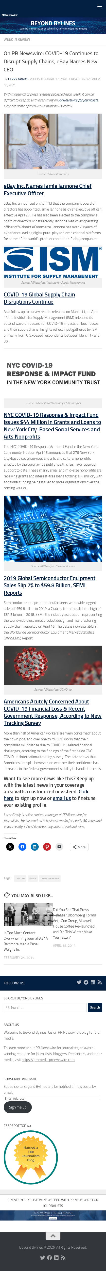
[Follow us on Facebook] (86, 982)
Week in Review (17, 39)
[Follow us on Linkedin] (92, 982)
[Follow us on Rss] (99, 982)
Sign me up (17, 1107)
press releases (50, 878)
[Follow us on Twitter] (79, 982)
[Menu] (100, 6)
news (32, 878)
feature (20, 878)
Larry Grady (18, 79)
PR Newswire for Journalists (78, 100)
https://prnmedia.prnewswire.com (48, 1060)
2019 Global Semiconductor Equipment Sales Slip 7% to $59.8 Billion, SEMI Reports (49, 585)
